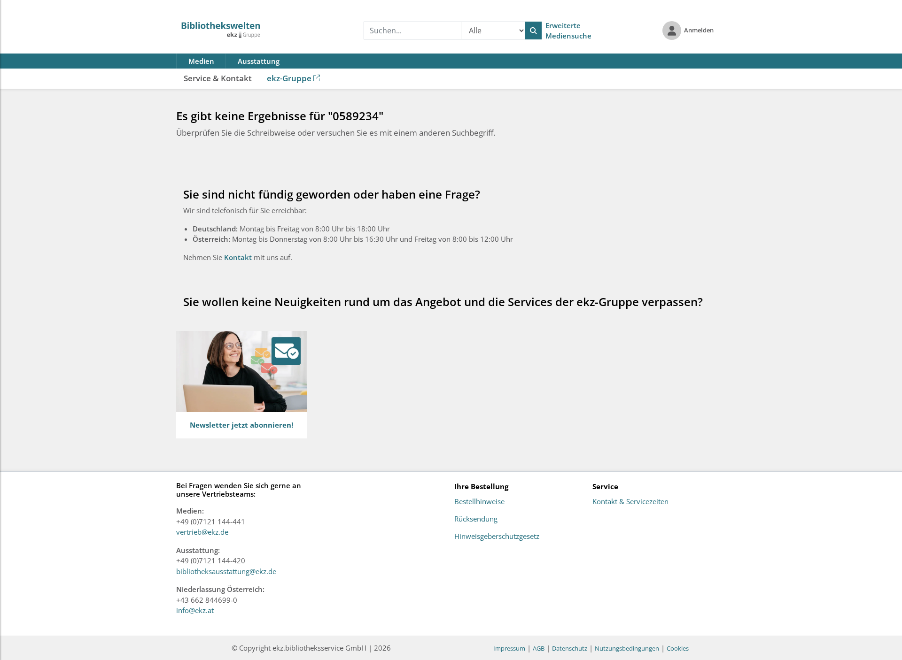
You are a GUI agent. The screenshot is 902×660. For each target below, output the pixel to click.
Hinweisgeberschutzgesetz (496, 536)
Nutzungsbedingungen (627, 648)
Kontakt (239, 257)
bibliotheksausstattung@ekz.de (226, 571)
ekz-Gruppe (289, 78)
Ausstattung (259, 61)
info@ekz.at (195, 610)
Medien (201, 61)
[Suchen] (533, 30)
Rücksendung (476, 519)
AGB (538, 648)
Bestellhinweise (479, 502)
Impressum (509, 648)
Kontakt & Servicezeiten (630, 502)
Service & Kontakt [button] (218, 78)
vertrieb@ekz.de (202, 532)
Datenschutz (569, 648)
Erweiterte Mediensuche (568, 31)
